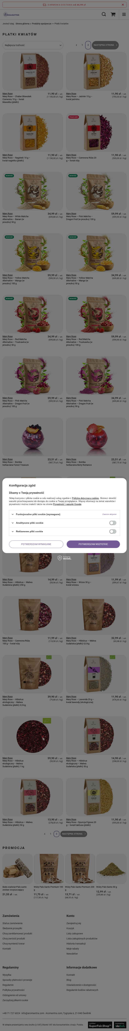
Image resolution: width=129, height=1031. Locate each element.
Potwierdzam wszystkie (93, 544)
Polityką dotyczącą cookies (85, 498)
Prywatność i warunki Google (67, 504)
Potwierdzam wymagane (36, 544)
